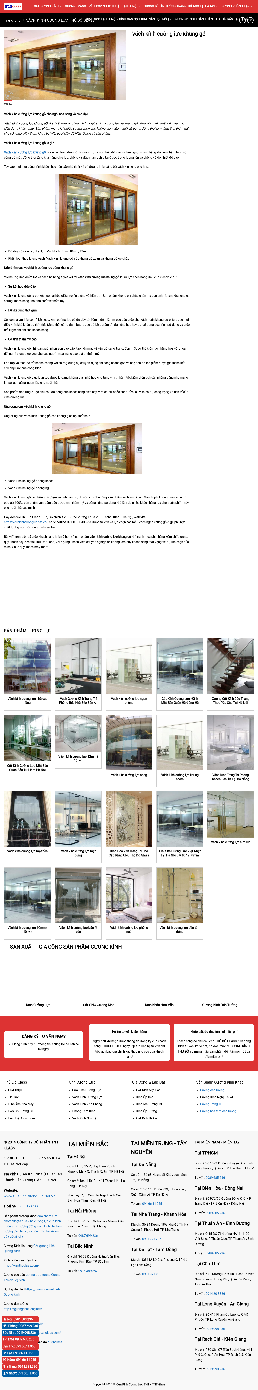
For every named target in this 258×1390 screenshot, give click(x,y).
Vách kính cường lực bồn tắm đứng (180, 930)
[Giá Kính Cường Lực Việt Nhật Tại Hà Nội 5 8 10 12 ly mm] (180, 819)
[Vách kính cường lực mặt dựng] (78, 819)
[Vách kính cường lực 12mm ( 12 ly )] (78, 733)
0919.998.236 (215, 1329)
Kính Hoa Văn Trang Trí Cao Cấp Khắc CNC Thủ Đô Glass (129, 853)
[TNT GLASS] (13, 6)
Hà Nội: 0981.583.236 (18, 1319)
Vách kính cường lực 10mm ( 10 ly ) (27, 930)
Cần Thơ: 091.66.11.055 (19, 1346)
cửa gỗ (9, 1236)
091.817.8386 (28, 1206)
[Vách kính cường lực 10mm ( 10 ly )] (27, 895)
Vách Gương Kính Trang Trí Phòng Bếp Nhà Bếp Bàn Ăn (78, 701)
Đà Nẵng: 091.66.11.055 (19, 1360)
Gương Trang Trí (211, 1104)
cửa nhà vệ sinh (49, 1231)
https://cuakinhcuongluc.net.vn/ (26, 522)
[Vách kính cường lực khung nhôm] (180, 742)
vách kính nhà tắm (49, 1226)
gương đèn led (14, 1231)
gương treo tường (38, 1275)
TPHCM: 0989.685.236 (18, 1339)
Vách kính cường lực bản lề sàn (78, 930)
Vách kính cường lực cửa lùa (230, 842)
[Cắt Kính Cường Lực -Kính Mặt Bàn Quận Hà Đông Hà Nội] (180, 666)
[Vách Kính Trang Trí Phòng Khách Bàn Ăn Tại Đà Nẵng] (230, 742)
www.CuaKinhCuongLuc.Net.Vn (29, 1196)
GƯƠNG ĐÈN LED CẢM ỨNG (232, 32)
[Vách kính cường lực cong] (129, 742)
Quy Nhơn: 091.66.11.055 (20, 1373)
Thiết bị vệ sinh (14, 1280)
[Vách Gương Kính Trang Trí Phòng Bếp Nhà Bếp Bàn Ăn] (78, 666)
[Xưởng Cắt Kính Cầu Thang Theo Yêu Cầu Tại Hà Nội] (230, 666)
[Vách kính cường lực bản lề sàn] (78, 895)
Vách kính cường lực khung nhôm (180, 777)
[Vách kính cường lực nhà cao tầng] (27, 666)
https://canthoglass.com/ (21, 1265)
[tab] (8, 104)
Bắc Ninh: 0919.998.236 (19, 1333)
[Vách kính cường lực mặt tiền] (27, 819)
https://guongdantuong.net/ (23, 1309)
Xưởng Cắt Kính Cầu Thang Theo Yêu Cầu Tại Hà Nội (230, 701)
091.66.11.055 (152, 1204)
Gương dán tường (212, 1090)
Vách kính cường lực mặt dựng (78, 853)
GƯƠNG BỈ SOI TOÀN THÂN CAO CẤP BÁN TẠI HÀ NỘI (212, 19)
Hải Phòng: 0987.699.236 (20, 1326)
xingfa (18, 1236)
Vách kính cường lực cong (129, 775)
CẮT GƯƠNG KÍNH (46, 6)
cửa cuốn (31, 1231)
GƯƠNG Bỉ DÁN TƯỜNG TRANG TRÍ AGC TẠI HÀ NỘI (179, 6)
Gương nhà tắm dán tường (218, 1111)
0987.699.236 (88, 1236)
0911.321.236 (151, 1239)
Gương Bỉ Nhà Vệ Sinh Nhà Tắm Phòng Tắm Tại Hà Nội (169, 32)
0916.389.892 (88, 1271)
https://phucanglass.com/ (43, 1333)
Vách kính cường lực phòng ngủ (129, 930)
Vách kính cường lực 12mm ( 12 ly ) (78, 759)
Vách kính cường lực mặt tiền (27, 851)
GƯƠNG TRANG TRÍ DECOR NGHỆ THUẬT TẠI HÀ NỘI (101, 6)
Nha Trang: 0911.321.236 (20, 1366)
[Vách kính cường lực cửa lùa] (230, 814)
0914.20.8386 (215, 1294)
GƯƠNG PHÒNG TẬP (235, 6)
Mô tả (8, 103)
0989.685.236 (215, 1178)
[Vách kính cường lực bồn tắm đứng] (180, 895)
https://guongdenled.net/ (42, 1289)
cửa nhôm (44, 1216)
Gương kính (12, 1294)
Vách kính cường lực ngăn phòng (129, 701)
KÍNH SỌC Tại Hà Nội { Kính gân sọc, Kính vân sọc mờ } (127, 19)
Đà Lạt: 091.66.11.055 (18, 1353)
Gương (55, 1275)
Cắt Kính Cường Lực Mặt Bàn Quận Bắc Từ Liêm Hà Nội (27, 768)
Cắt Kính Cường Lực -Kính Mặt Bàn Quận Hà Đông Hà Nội (180, 703)
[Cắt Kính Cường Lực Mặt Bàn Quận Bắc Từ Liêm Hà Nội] (27, 738)
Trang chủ (12, 20)
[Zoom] (9, 95)
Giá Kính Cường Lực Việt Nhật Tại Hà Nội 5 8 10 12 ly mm (180, 853)
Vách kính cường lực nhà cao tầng (27, 701)
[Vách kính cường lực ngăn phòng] (129, 666)
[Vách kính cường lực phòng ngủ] (129, 895)
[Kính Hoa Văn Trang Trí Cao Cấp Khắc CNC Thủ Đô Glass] (129, 819)
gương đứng (27, 1226)
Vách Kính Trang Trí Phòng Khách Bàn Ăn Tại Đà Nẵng (230, 777)
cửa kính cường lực (35, 1221)
